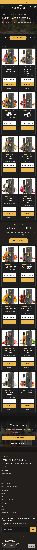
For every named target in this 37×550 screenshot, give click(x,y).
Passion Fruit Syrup (9, 114)
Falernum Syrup (27, 352)
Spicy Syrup (27, 393)
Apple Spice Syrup (27, 310)
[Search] (6, 7)
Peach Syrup (9, 267)
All (5, 38)
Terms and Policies (18, 547)
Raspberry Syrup (27, 268)
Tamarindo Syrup (27, 158)
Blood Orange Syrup (27, 115)
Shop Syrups (6, 474)
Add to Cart (10, 84)
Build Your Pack (19, 240)
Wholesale (5, 480)
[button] (3, 46)
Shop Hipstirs (6, 483)
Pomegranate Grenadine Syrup (27, 201)
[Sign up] (33, 529)
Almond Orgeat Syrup (27, 71)
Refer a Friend (7, 499)
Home (3, 14)
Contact (4, 509)
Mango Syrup (9, 309)
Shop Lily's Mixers (18, 443)
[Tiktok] (6, 466)
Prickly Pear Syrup (9, 70)
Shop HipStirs (18, 438)
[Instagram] (2, 466)
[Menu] (2, 7)
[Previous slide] (2, 2)
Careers (4, 496)
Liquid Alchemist (18, 38)
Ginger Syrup (9, 158)
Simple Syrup (9, 394)
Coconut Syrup (10, 200)
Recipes (4, 477)
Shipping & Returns (9, 512)
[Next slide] (35, 2)
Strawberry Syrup (9, 352)
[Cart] (35, 7)
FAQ (2, 506)
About (3, 493)
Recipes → (10, 88)
